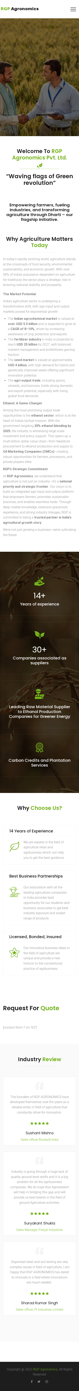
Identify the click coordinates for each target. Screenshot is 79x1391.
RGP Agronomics (45, 1369)
